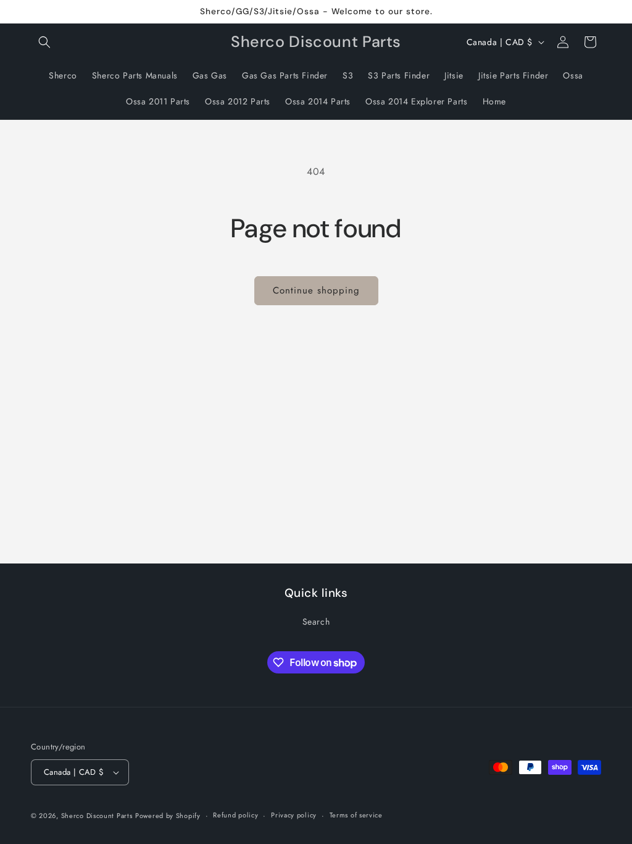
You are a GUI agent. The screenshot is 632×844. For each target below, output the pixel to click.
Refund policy (235, 815)
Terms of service (356, 815)
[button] (44, 42)
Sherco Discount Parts (97, 816)
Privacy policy (294, 815)
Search (316, 621)
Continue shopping (316, 290)
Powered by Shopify (168, 816)
